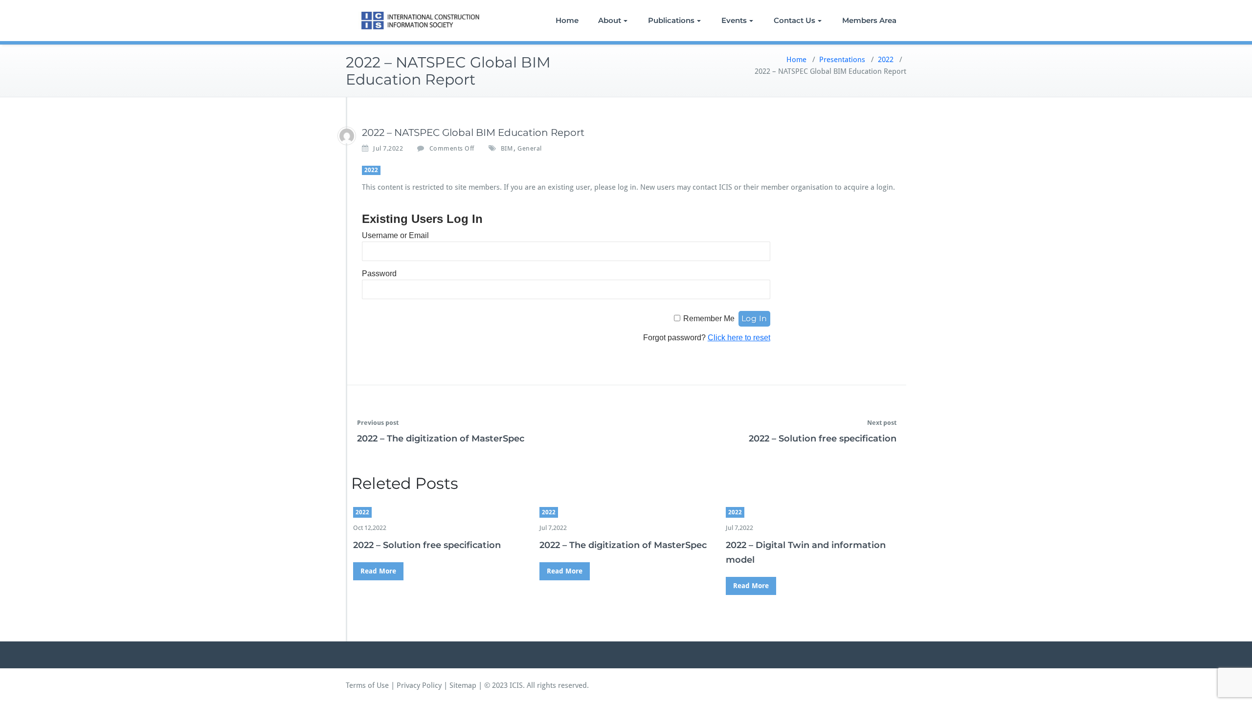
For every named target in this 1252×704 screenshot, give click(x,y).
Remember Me (709, 318)
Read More (378, 571)
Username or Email (395, 235)
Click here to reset (739, 337)
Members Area (869, 20)
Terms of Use (367, 685)
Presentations (842, 59)
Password (379, 273)
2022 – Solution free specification (822, 438)
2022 (886, 59)
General (529, 148)
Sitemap (462, 685)
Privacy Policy (419, 685)
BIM (507, 148)
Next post (881, 422)
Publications (671, 20)
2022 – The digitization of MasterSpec (440, 438)
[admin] (346, 136)
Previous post (378, 422)
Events (734, 20)
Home (567, 20)
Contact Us (794, 20)
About (609, 20)
